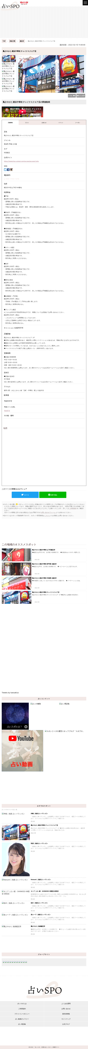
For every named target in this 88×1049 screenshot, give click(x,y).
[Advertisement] (44, 22)
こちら (47, 515)
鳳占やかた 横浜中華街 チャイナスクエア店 (45, 592)
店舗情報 (10, 122)
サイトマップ (66, 1019)
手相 (10, 144)
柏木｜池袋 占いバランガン (39, 903)
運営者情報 (66, 1014)
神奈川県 (12, 41)
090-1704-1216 (12, 179)
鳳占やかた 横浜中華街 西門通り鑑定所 (44, 564)
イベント (60, 122)
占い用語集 (22, 1024)
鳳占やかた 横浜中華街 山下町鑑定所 (43, 550)
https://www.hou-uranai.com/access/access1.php (21, 161)
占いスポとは (22, 1003)
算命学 (6, 144)
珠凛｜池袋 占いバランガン (39, 843)
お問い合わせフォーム (48, 512)
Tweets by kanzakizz (10, 693)
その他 (14, 144)
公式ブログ (66, 1024)
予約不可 (7, 411)
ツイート (26, 495)
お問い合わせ (66, 1009)
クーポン (77, 122)
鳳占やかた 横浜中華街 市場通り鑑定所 (44, 578)
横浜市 (22, 41)
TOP (4, 41)
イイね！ (71, 95)
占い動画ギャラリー (22, 1019)
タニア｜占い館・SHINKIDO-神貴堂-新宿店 (45, 891)
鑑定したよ (81, 95)
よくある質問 (66, 1003)
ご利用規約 (73, 508)
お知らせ (44, 122)
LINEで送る (54, 495)
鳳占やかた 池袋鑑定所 (38, 926)
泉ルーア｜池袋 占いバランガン (41, 914)
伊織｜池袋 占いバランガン (39, 813)
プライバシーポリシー (22, 1014)
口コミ (27, 122)
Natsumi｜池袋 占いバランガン (41, 879)
